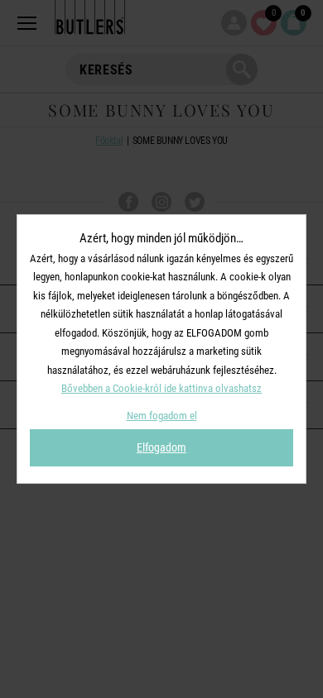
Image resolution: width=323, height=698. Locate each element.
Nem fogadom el (162, 415)
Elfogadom (161, 447)
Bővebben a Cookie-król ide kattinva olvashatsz (161, 388)
